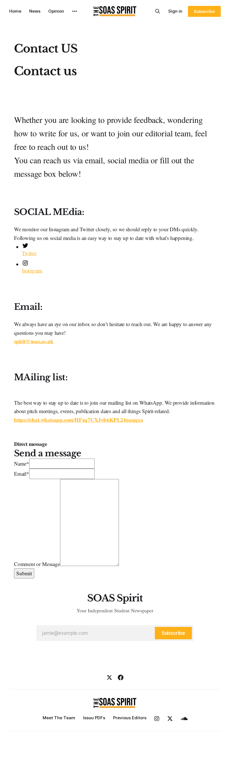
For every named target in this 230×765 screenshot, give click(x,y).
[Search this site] (157, 11)
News (34, 11)
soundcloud (184, 718)
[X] (109, 677)
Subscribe (204, 11)
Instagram (156, 718)
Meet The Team (59, 717)
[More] (74, 11)
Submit (24, 573)
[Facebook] (120, 677)
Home (15, 11)
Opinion (56, 11)
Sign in (175, 11)
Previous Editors (129, 717)
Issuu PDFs (94, 717)
